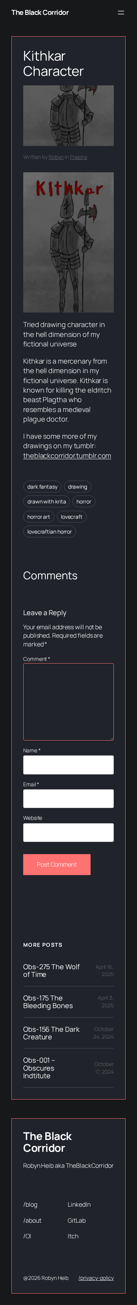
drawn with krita (46, 501)
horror (83, 501)
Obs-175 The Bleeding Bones (48, 1002)
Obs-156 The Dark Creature (51, 1033)
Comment (36, 658)
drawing (77, 486)
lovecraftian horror (49, 531)
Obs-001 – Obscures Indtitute (39, 1067)
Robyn (56, 156)
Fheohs (78, 156)
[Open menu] (121, 12)
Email (31, 784)
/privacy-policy (96, 1277)
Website (32, 817)
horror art (38, 516)
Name (31, 750)
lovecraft (72, 516)
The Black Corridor (39, 12)
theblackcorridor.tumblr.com (67, 455)
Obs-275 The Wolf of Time (51, 970)
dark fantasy (42, 486)
